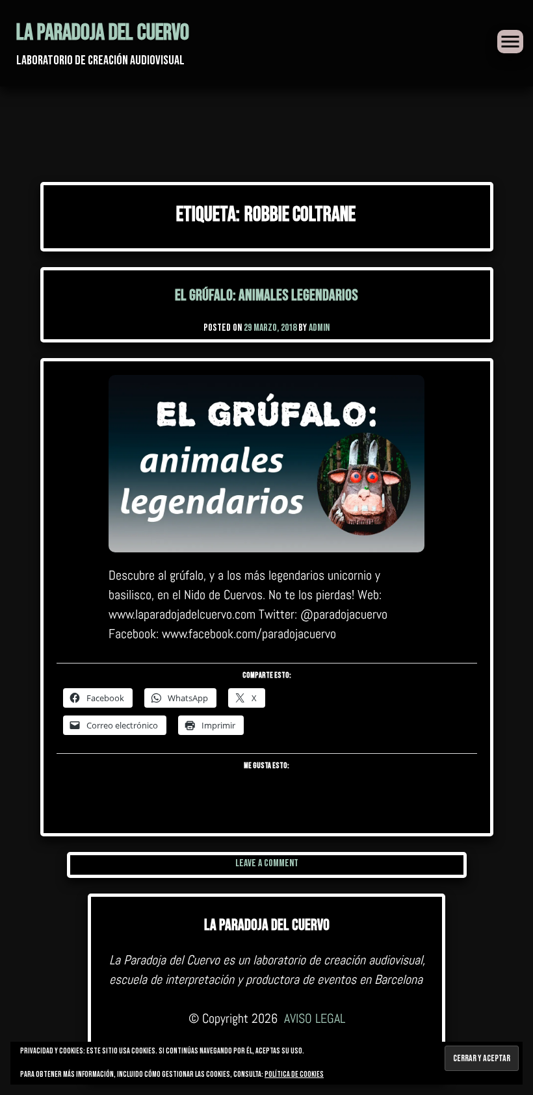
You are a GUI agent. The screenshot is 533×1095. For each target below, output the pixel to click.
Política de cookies (294, 1074)
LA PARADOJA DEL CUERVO (102, 33)
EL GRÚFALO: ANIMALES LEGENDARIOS (266, 295)
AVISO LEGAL (314, 1018)
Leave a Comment (266, 863)
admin (319, 328)
